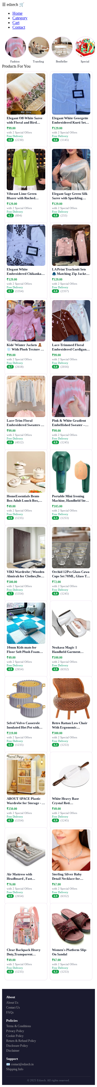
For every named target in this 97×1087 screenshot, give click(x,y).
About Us (12, 1002)
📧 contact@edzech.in (20, 1064)
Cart (15, 22)
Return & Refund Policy (21, 1041)
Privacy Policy (15, 1031)
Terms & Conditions (18, 1026)
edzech (13, 4)
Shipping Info (14, 1069)
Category (19, 18)
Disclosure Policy (17, 1046)
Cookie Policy (15, 1036)
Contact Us (13, 1007)
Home (17, 13)
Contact (18, 27)
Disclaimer (12, 1050)
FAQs (10, 1012)
